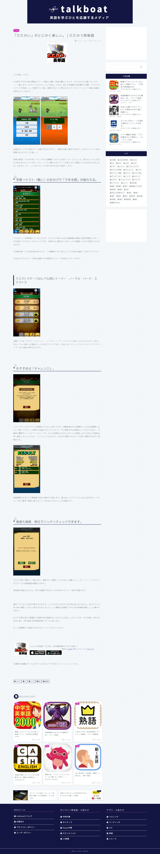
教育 (120, 189)
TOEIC (134, 163)
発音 (119, 196)
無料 (39, 681)
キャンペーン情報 (116, 173)
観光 (136, 199)
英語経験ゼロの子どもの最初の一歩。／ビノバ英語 (132, 96)
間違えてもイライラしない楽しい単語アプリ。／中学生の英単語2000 (132, 84)
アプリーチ (90, 649)
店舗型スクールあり (136, 186)
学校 (126, 186)
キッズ (32, 681)
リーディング (115, 183)
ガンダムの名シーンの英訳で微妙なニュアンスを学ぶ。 (132, 123)
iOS (25, 681)
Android (17, 681)
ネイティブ (137, 176)
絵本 (126, 196)
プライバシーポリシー (26, 827)
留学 (113, 196)
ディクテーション (116, 176)
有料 (130, 193)
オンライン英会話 (116, 170)
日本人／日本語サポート (118, 193)
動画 (113, 186)
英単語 (46, 681)
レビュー (125, 183)
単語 (111, 833)
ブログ (119, 117)
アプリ (16, 30)
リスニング (137, 179)
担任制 (113, 189)
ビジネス (114, 179)
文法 (127, 189)
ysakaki (70, 649)
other (119, 163)
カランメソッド (129, 170)
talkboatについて (24, 816)
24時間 (113, 160)
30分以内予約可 (124, 160)
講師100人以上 (116, 202)
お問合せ (20, 821)
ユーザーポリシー (24, 832)
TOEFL (127, 163)
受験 (119, 186)
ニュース (127, 176)
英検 (120, 199)
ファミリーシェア (125, 179)
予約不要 (134, 183)
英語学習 (128, 199)
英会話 (133, 196)
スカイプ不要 (137, 173)
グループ (127, 173)
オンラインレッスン (133, 166)
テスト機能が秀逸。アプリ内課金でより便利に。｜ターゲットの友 (132, 137)
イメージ (121, 166)
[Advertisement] (126, 43)
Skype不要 (67, 828)
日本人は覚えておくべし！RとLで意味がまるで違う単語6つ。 (132, 109)
